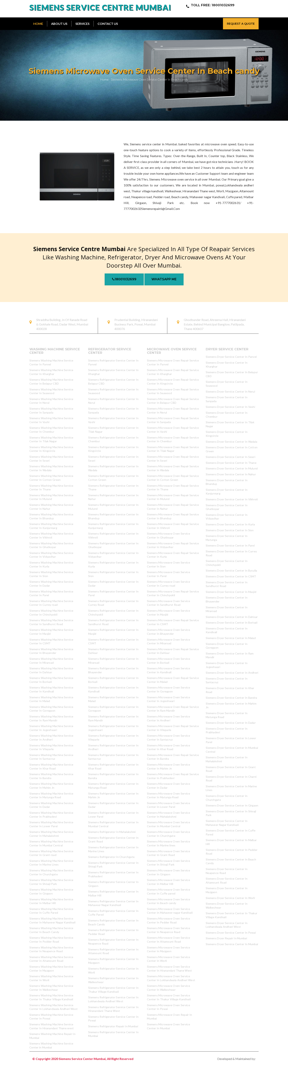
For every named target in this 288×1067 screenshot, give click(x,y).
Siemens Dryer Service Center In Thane (231, 462)
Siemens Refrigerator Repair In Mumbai (113, 1026)
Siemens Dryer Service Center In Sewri (230, 456)
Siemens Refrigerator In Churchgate (111, 856)
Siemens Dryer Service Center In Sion (230, 530)
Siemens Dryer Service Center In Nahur (231, 474)
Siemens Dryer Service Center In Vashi (230, 406)
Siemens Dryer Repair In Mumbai (226, 938)
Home (38, 23)
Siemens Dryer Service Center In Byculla (231, 570)
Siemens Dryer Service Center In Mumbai (232, 944)
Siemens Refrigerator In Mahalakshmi (112, 831)
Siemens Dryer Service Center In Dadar (231, 722)
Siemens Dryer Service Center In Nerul (230, 391)
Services (82, 23)
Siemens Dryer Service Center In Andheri (232, 672)
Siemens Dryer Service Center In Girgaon (232, 805)
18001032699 (125, 279)
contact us (108, 23)
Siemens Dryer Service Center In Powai (231, 932)
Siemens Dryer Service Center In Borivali (231, 622)
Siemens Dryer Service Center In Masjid (231, 591)
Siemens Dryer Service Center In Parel (230, 545)
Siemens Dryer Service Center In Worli (230, 898)
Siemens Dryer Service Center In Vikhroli (232, 499)
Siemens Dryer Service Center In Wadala (231, 441)
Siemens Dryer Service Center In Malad (231, 638)
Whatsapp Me (164, 279)
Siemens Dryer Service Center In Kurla (230, 524)
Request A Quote (241, 23)
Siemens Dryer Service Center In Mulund (232, 468)
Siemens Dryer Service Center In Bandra (231, 697)
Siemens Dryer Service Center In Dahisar (232, 616)
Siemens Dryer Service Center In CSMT (231, 576)
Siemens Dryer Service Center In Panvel (231, 356)
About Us (59, 23)
